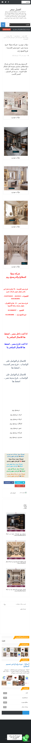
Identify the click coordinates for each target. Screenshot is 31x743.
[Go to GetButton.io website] (27, 741)
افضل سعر (15, 9)
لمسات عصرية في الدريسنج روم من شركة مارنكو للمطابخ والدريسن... (16, 590)
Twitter (18, 482)
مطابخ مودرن (24, 702)
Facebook (7, 482)
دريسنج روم (25, 697)
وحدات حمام (25, 707)
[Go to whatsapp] (27, 736)
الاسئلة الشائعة (14, 29)
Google (18, 485)
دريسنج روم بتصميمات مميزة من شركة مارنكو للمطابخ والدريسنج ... (16, 534)
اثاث (27, 693)
